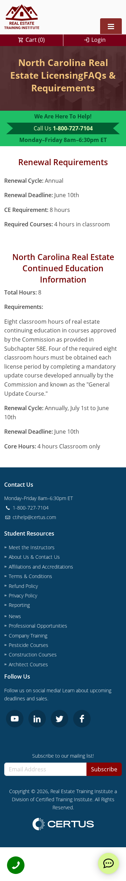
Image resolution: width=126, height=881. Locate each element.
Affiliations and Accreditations (41, 566)
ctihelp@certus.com (33, 517)
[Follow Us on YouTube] (14, 718)
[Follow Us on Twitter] (59, 718)
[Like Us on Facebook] (82, 718)
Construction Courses (33, 654)
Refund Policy (23, 586)
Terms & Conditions (30, 576)
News (15, 616)
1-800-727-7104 (73, 128)
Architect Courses (28, 664)
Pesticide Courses (28, 645)
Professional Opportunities (38, 625)
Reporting (19, 605)
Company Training (28, 635)
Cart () (35, 40)
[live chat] (108, 863)
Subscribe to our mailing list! (63, 755)
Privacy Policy (23, 595)
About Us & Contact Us (34, 556)
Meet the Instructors (32, 547)
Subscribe (104, 769)
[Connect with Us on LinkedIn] (37, 718)
